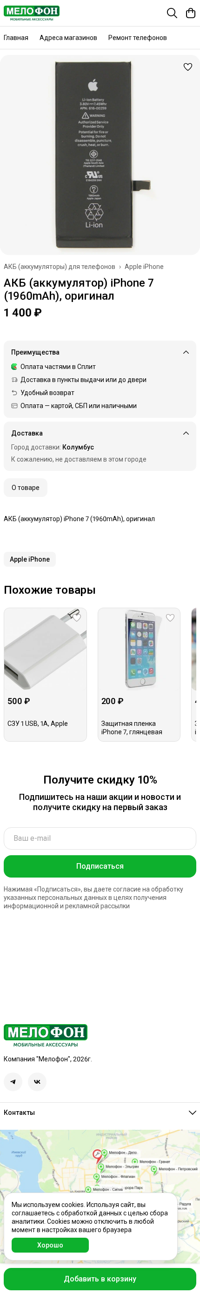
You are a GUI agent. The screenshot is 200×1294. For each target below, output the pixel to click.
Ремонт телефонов (137, 37)
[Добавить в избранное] (188, 67)
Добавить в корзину (100, 1278)
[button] (30, 559)
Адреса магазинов (68, 37)
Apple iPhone (144, 266)
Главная (16, 37)
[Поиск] (172, 13)
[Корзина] (190, 13)
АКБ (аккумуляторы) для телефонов (59, 266)
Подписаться (100, 866)
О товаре (26, 487)
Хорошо (50, 1245)
